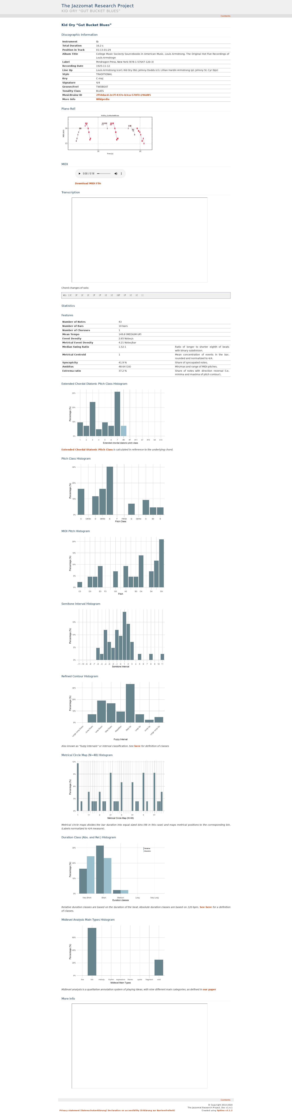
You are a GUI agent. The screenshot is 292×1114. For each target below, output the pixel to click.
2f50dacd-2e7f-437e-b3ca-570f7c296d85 (123, 95)
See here (206, 907)
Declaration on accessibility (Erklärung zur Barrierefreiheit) (141, 1110)
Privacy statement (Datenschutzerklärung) (83, 1110)
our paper (209, 989)
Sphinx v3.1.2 (225, 1110)
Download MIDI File (88, 183)
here (137, 746)
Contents (225, 16)
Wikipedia (102, 99)
